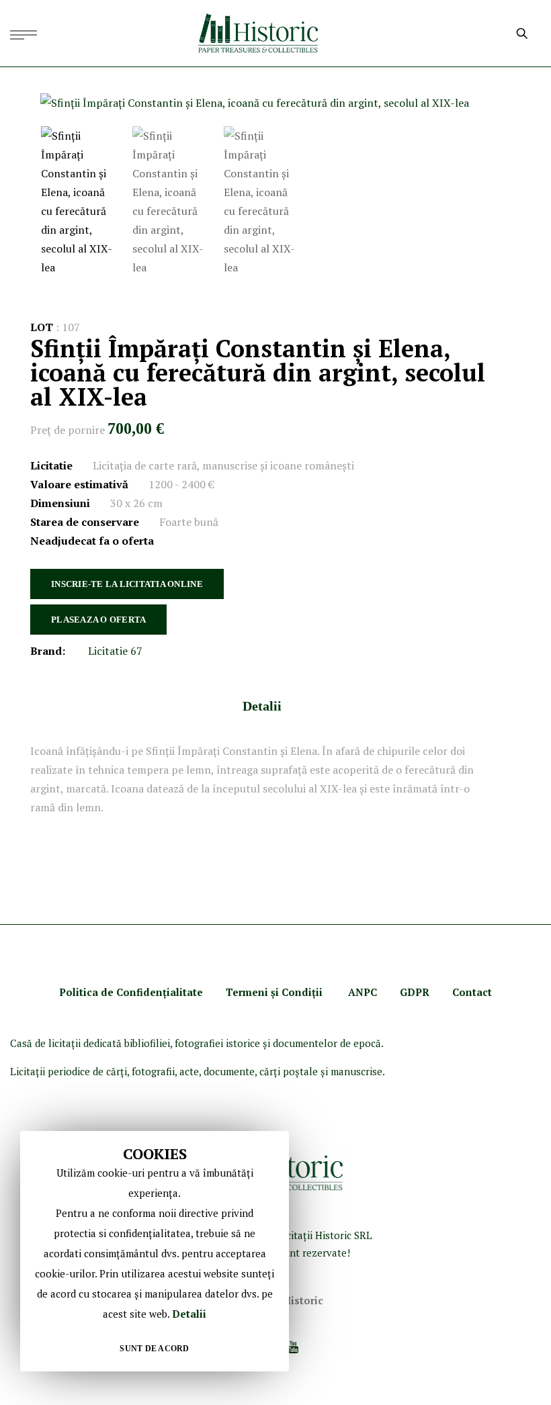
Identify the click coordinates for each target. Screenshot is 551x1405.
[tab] (262, 706)
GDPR (414, 992)
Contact (472, 992)
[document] (154, 1251)
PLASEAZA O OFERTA (98, 620)
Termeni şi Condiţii (275, 992)
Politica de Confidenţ (113, 992)
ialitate (185, 992)
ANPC (362, 992)
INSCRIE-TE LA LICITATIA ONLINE (127, 584)
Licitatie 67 (115, 650)
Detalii (262, 705)
